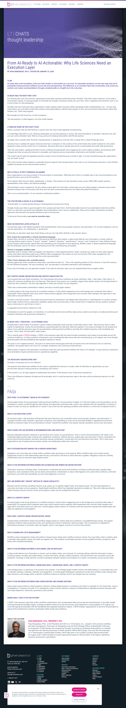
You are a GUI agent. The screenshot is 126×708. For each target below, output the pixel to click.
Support (64, 673)
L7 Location (40, 671)
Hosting (64, 677)
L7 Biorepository (42, 663)
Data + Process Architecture (70, 668)
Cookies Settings (79, 699)
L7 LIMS (39, 658)
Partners (95, 665)
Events (94, 661)
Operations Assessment (69, 667)
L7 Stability (41, 661)
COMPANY (96, 656)
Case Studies (65, 658)
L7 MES (39, 665)
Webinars (95, 670)
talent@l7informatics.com (15, 674)
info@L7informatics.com (14, 669)
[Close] (98, 689)
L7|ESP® (26, 335)
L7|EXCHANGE (41, 682)
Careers (95, 660)
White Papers (96, 673)
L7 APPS (39, 656)
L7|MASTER (40, 677)
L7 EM (39, 660)
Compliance (65, 672)
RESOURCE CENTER (98, 668)
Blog (94, 678)
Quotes (64, 661)
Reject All (79, 694)
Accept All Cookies (79, 689)
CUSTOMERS (65, 656)
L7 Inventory (40, 670)
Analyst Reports (97, 677)
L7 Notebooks (41, 666)
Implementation (66, 670)
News (94, 663)
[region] (54, 694)
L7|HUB (39, 678)
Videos (95, 675)
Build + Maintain (66, 675)
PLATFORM (40, 675)
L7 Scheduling (41, 668)
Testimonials (65, 660)
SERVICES (65, 665)
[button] (7, 695)
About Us (95, 658)
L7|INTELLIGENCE (42, 680)
